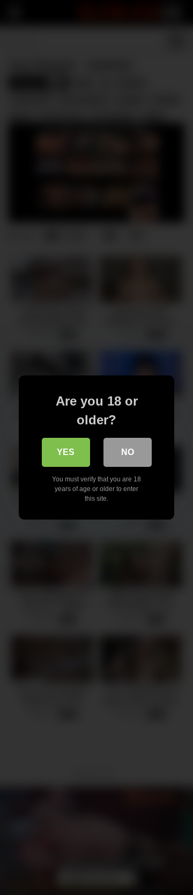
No (127, 452)
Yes (66, 452)
